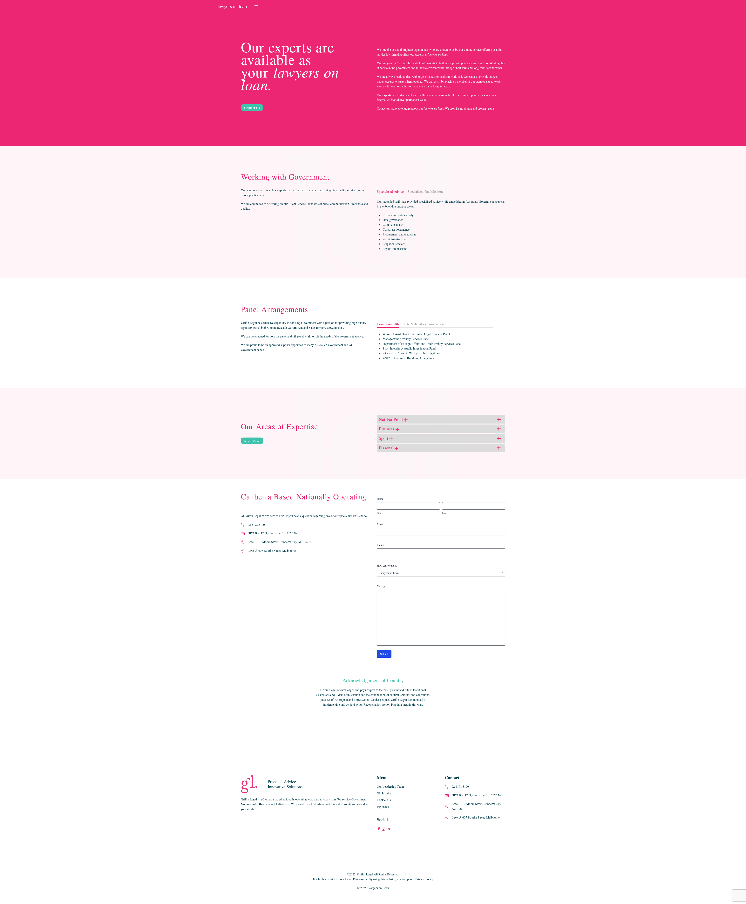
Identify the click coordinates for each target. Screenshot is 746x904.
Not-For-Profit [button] (391, 419)
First (379, 513)
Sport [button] (384, 438)
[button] (256, 7)
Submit (384, 654)
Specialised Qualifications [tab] (426, 191)
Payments (383, 807)
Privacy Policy (424, 879)
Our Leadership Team (390, 786)
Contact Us (252, 107)
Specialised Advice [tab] (390, 191)
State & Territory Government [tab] (424, 324)
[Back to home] (232, 7)
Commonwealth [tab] (388, 324)
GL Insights (384, 793)
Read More (252, 440)
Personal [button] (387, 448)
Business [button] (387, 429)
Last (444, 513)
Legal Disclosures (356, 879)
